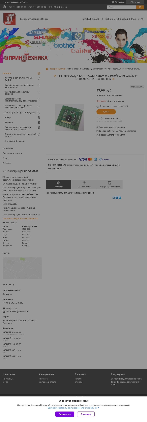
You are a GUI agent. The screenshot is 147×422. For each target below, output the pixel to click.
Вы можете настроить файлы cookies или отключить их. (72, 408)
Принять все (65, 414)
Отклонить (86, 414)
